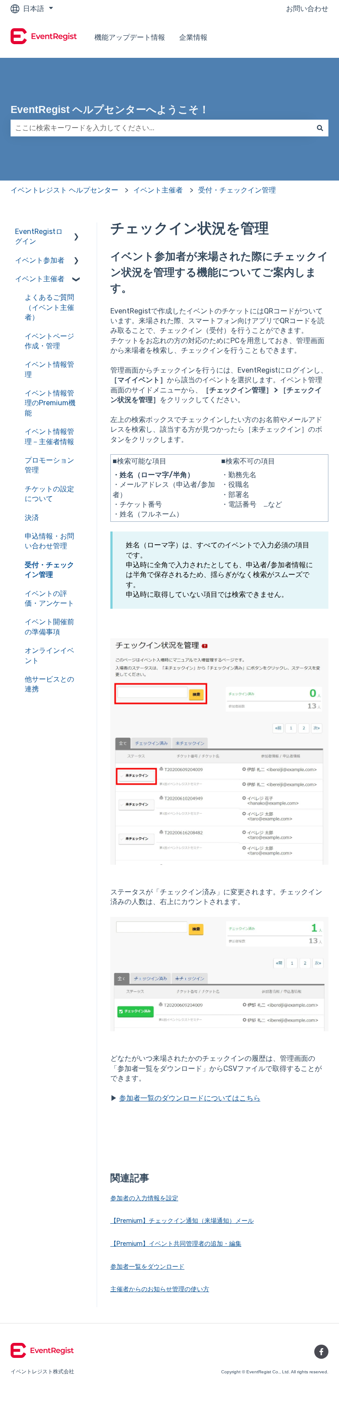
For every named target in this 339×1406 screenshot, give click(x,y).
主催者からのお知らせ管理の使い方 (159, 1289)
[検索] (320, 128)
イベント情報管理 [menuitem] (49, 369)
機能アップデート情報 (129, 37)
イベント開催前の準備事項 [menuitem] (49, 627)
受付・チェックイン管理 (237, 190)
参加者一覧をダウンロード (147, 1266)
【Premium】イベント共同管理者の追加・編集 (175, 1244)
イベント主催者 (158, 190)
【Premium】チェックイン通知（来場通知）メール (182, 1221)
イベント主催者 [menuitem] (39, 279)
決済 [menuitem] (32, 517)
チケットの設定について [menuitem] (49, 494)
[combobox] (161, 128)
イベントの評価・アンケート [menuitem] (49, 598)
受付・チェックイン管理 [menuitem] (49, 570)
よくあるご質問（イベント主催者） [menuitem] (49, 307)
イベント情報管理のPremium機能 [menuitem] (50, 403)
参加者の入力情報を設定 (144, 1198)
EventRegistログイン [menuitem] (39, 236)
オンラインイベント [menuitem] (49, 655)
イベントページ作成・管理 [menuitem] (49, 341)
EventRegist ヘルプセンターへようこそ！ (110, 109)
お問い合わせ (307, 8)
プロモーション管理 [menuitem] (49, 465)
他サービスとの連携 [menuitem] (49, 684)
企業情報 (193, 37)
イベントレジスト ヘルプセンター (64, 190)
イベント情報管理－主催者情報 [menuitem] (49, 436)
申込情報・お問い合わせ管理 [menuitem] (49, 541)
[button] (76, 232)
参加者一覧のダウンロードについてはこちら (189, 1098)
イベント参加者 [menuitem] (39, 260)
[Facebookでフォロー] (321, 1352)
